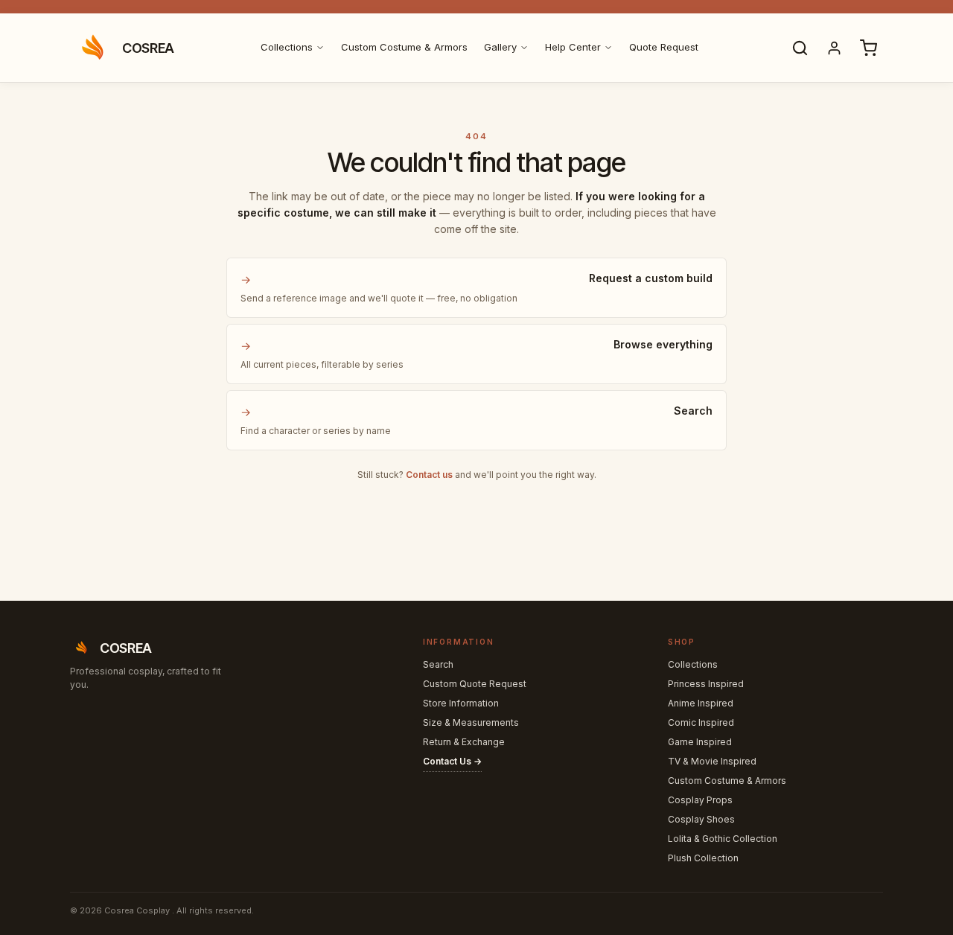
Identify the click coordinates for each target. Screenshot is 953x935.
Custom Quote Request (474, 683)
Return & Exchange (464, 741)
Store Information (461, 703)
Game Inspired (700, 741)
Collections (287, 47)
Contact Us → (452, 761)
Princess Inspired (706, 683)
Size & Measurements (471, 722)
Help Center (573, 47)
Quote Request (663, 47)
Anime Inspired (700, 703)
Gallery (500, 47)
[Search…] (800, 48)
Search (438, 664)
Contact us (429, 474)
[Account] (834, 48)
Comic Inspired (701, 722)
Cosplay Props (700, 799)
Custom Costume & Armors (404, 47)
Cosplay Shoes (701, 819)
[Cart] (868, 48)
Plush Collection (703, 858)
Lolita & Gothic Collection (722, 838)
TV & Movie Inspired (712, 761)
